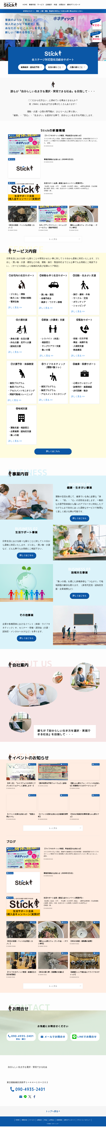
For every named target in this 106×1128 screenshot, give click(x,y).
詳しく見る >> (15, 307)
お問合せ (51, 1120)
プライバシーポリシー (83, 1120)
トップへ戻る (52, 1111)
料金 (45, 1120)
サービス (32, 1120)
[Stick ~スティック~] (10, 4)
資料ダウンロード (69, 1120)
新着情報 (59, 1120)
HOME (18, 1120)
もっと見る (53, 239)
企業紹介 (39, 1120)
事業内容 (24, 1120)
